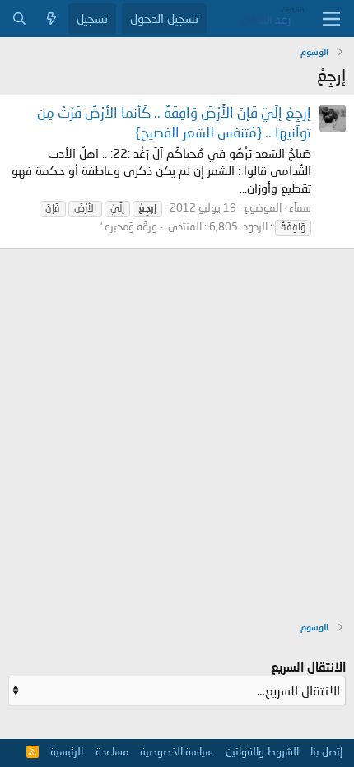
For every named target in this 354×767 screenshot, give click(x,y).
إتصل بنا (326, 751)
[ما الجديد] (51, 18)
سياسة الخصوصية (176, 751)
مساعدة (111, 751)
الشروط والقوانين (262, 751)
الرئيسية (66, 751)
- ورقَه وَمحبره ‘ (131, 226)
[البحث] (19, 18)
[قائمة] (331, 18)
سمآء (300, 207)
